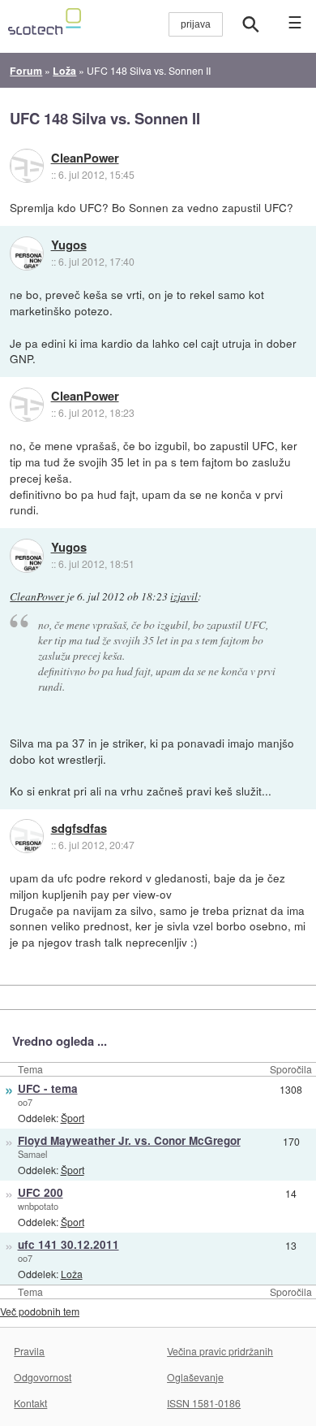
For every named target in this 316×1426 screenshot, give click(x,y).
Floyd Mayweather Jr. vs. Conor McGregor (129, 1140)
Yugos (69, 245)
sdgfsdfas (79, 829)
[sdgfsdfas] (27, 836)
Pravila (29, 1351)
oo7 (25, 1101)
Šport (72, 1118)
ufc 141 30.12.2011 (68, 1244)
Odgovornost (42, 1377)
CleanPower (85, 158)
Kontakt (30, 1403)
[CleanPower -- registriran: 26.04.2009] (27, 166)
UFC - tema (48, 1088)
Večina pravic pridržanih (220, 1351)
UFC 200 (40, 1192)
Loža (72, 1274)
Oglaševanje (195, 1377)
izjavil (184, 596)
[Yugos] (27, 253)
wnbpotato (38, 1205)
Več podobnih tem (39, 1311)
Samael (32, 1153)
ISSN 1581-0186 (204, 1403)
